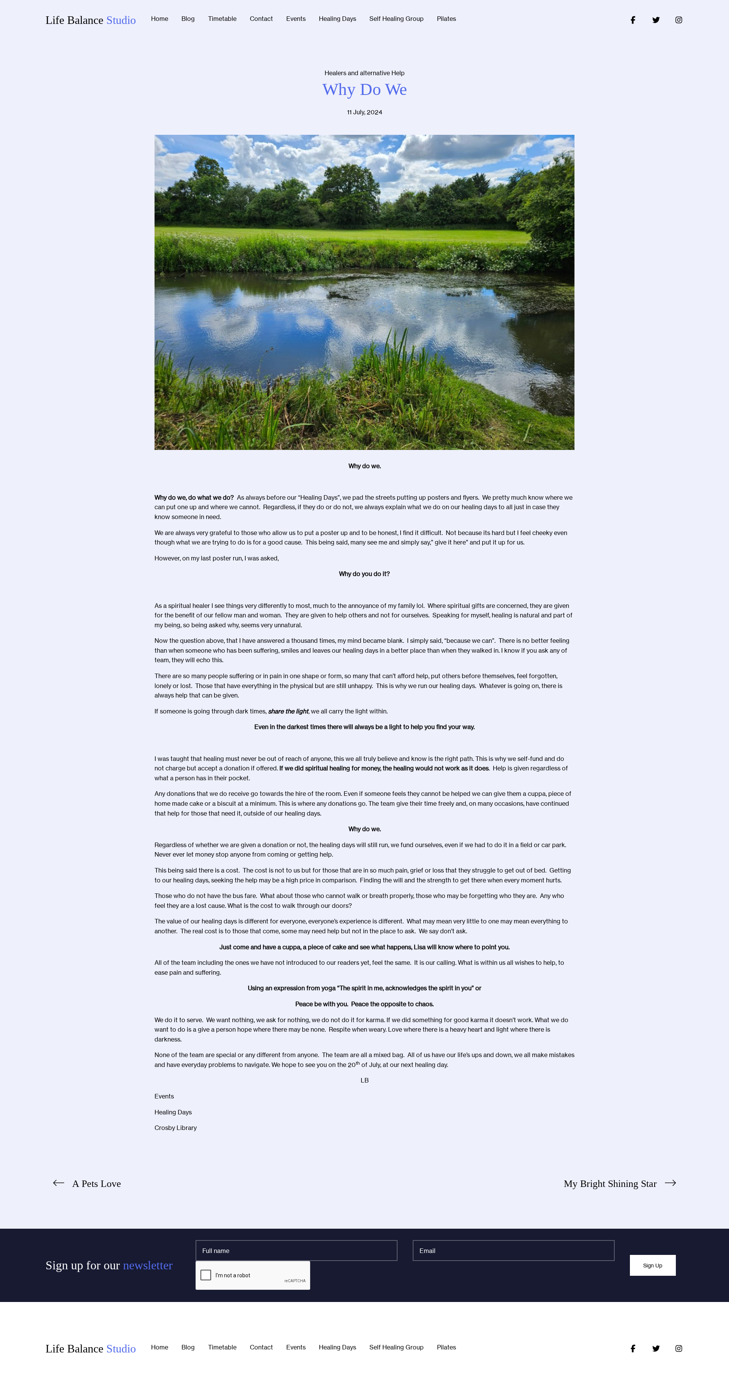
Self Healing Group (396, 19)
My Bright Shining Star (610, 1183)
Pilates (446, 19)
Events (296, 19)
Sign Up (652, 1265)
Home (159, 19)
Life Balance (91, 20)
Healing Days (337, 19)
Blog (188, 19)
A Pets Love (96, 1183)
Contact (261, 19)
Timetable (222, 19)
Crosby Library (176, 1127)
